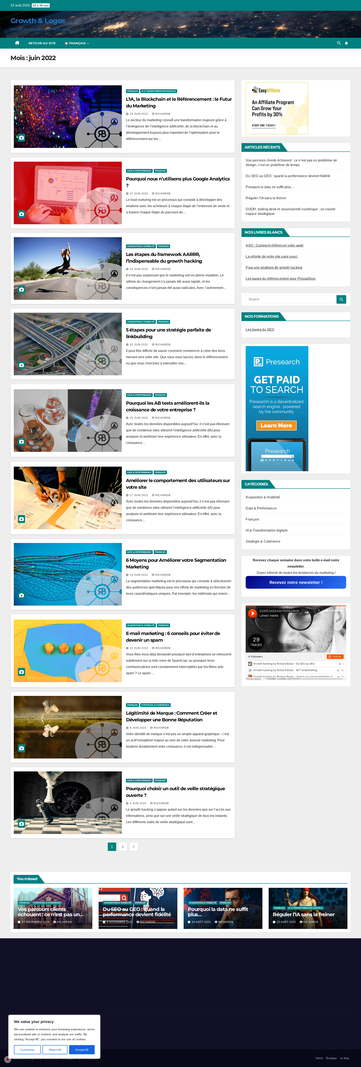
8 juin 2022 (138, 727)
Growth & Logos (37, 20)
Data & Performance (139, 171)
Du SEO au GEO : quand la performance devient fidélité (288, 176)
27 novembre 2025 (36, 922)
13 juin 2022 (139, 574)
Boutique (331, 1058)
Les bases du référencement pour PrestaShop (280, 278)
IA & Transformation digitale (158, 91)
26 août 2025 (202, 922)
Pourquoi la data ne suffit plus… (270, 187)
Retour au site (42, 43)
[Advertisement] (65, 976)
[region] (54, 1037)
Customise (27, 1049)
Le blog (344, 1058)
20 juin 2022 (139, 417)
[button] (339, 43)
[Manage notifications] (7, 1059)
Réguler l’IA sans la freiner (266, 198)
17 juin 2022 (139, 495)
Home (319, 1058)
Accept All (81, 1049)
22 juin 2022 (139, 344)
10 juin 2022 (139, 648)
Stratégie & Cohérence (155, 705)
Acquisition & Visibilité (141, 246)
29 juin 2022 (139, 113)
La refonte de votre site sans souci (271, 256)
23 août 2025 (287, 922)
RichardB (162, 113)
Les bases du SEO (260, 329)
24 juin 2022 (139, 269)
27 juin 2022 (139, 193)
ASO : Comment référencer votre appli (274, 245)
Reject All (55, 1049)
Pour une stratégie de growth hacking (274, 267)
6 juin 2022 (138, 803)
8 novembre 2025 (120, 922)
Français (132, 91)
